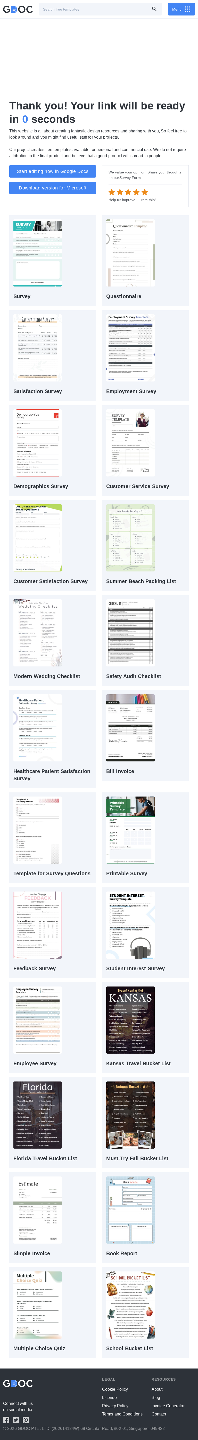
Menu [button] (177, 9)
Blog (156, 1397)
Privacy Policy (115, 1406)
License (109, 1397)
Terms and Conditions (122, 1414)
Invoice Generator (168, 1406)
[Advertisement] (99, 59)
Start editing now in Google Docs (52, 171)
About (157, 1389)
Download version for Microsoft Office (52, 189)
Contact (159, 1414)
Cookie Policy (115, 1389)
